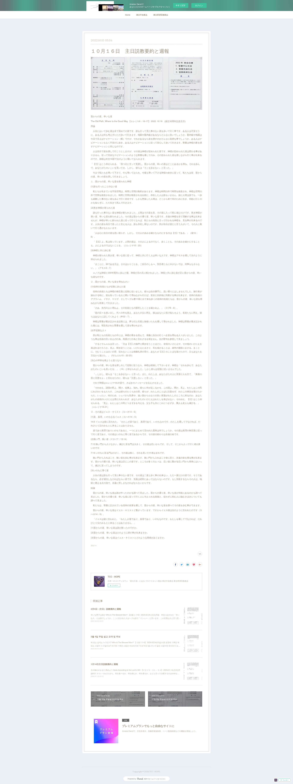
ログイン (199, 5)
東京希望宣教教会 (160, 14)
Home (127, 14)
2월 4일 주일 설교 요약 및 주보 (105, 636)
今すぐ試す (181, 5)
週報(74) (94, 545)
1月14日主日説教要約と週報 (104, 664)
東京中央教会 (141, 14)
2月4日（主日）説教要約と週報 (106, 608)
